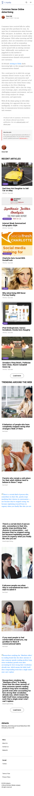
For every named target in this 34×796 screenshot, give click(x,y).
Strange (5, 184)
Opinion (5, 288)
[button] (30, 2)
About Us (5, 743)
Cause (5, 323)
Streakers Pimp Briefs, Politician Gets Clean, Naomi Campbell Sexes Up (16, 365)
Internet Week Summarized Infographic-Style (14, 224)
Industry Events (7, 218)
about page (6, 124)
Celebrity (5, 358)
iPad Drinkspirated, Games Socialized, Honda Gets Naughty (16, 329)
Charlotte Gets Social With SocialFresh (13, 259)
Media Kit (5, 750)
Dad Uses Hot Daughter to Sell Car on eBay (15, 189)
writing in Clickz (15, 64)
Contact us (5, 746)
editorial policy (21, 122)
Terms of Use (6, 773)
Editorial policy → (23, 138)
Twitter (4, 763)
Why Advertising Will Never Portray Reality (14, 294)
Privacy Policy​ (6, 777)
